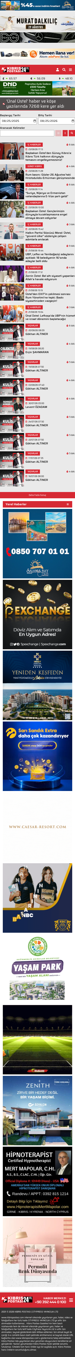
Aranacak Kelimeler (12, 128)
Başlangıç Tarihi (10, 115)
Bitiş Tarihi (45, 115)
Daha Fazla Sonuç (37, 495)
